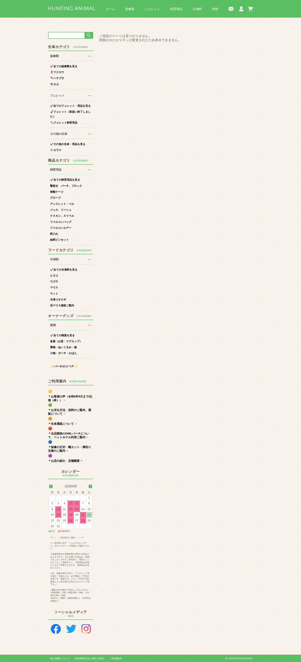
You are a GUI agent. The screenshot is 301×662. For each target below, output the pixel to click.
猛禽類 (129, 9)
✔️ (63, 66)
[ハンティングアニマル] (71, 8)
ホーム (110, 9)
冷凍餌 (197, 9)
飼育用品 (176, 9)
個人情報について (60, 658)
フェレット (152, 9)
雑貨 (215, 9)
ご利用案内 (116, 658)
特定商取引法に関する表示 (89, 658)
